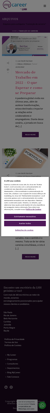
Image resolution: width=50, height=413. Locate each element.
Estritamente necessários (25, 216)
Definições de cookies (24, 230)
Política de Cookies (33, 209)
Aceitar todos (25, 223)
